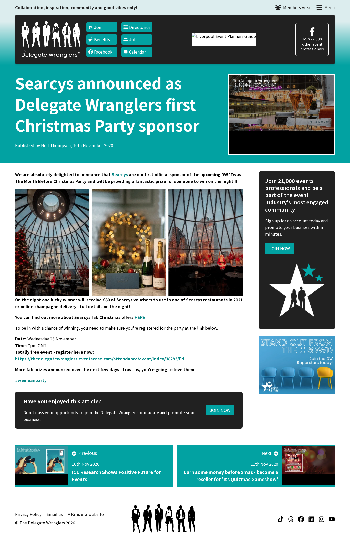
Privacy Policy (28, 514)
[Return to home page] (50, 39)
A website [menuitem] (86, 514)
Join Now (220, 410)
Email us (55, 514)
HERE (140, 317)
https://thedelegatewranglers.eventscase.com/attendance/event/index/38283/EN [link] (99, 359)
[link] (31, 380)
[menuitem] (101, 27)
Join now (279, 248)
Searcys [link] (120, 174)
